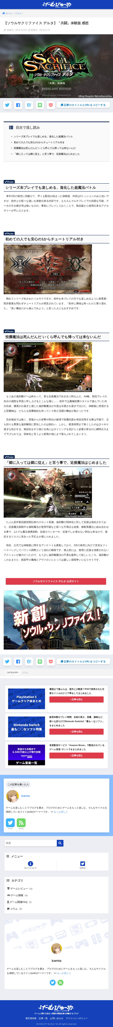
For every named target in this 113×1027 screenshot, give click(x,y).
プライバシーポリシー (77, 1018)
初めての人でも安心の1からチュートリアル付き (39, 142)
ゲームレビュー (21, 888)
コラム (25, 672)
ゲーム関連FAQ (20, 902)
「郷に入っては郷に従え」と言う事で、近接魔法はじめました (47, 154)
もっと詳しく (61, 811)
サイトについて (30, 868)
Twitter (10, 828)
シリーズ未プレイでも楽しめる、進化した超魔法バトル (43, 136)
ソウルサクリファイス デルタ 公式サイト (56, 581)
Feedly (21, 828)
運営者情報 (30, 1018)
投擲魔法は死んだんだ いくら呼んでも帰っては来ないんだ (45, 148)
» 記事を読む (76, 699)
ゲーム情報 (19, 895)
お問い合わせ (56, 1018)
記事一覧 (43, 1018)
